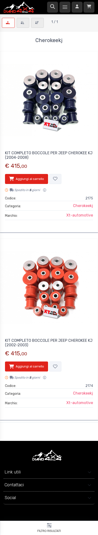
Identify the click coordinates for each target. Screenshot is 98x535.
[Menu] (65, 7)
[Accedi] (77, 7)
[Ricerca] (52, 7)
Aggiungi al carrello (30, 179)
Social (10, 497)
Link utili (13, 472)
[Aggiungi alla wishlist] (55, 179)
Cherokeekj (83, 205)
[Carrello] (88, 7)
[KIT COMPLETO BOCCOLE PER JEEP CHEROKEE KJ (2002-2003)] (49, 287)
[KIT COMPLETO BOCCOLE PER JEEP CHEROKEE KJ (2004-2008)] (49, 100)
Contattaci (14, 484)
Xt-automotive (79, 215)
